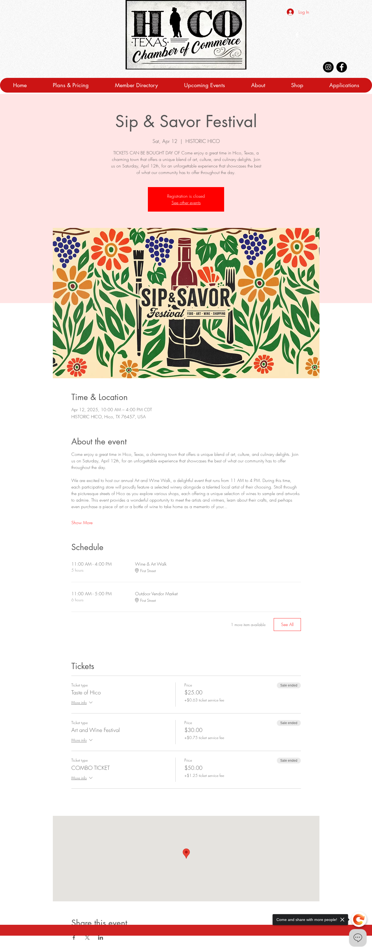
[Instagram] (328, 67)
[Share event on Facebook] (74, 937)
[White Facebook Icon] (297, 34)
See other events (186, 203)
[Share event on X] (87, 937)
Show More (82, 523)
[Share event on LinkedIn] (100, 937)
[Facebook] (341, 67)
